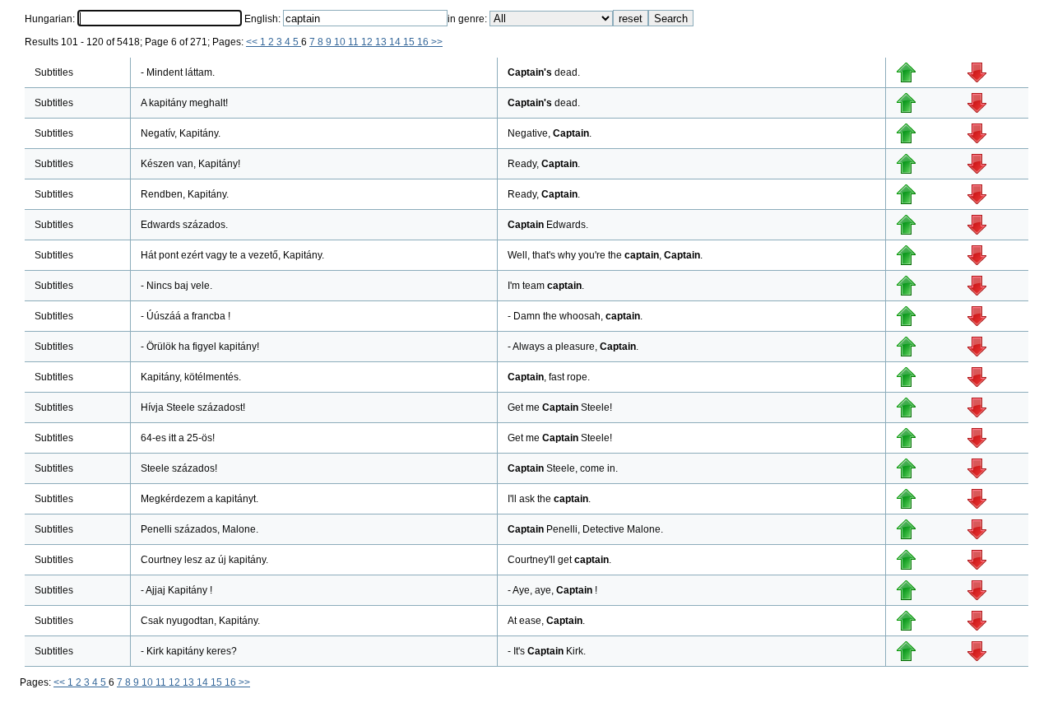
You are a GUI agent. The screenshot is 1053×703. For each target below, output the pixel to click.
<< (253, 42)
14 (396, 42)
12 (368, 42)
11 (354, 42)
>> (437, 42)
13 (382, 42)
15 (410, 42)
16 (424, 42)
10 (341, 42)
